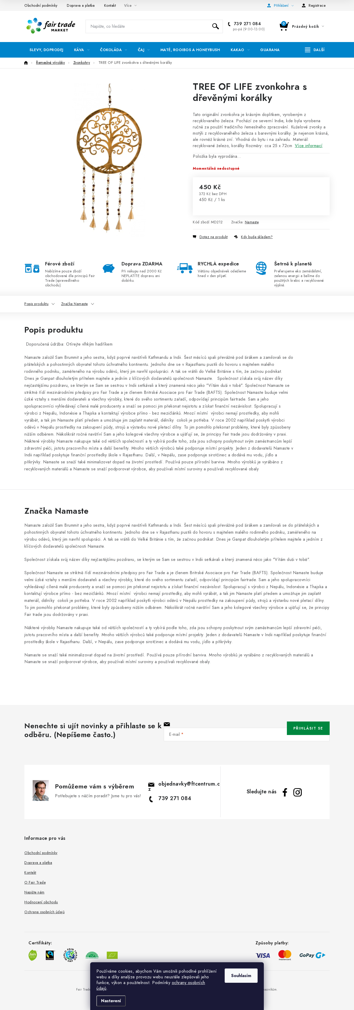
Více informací (309, 146)
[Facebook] (285, 792)
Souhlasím (241, 976)
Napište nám (34, 892)
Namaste (252, 222)
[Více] (315, 50)
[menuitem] (46, 50)
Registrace (317, 5)
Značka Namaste (74, 303)
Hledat (215, 26)
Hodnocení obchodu (41, 902)
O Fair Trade (35, 882)
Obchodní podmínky (41, 5)
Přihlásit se (308, 728)
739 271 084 (246, 23)
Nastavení (111, 1001)
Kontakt (110, 5)
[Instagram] (297, 792)
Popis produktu (36, 303)
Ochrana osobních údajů (44, 912)
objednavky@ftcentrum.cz (184, 786)
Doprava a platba (81, 5)
